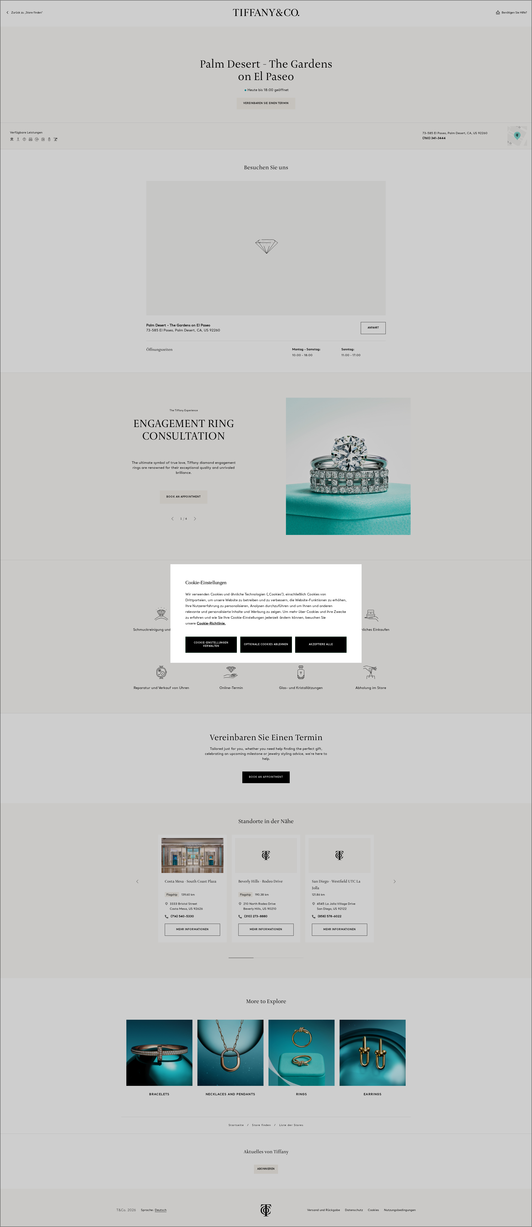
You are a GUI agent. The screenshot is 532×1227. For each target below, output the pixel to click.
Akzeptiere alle (321, 644)
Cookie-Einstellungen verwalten (211, 645)
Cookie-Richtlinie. (211, 624)
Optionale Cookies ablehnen (266, 644)
